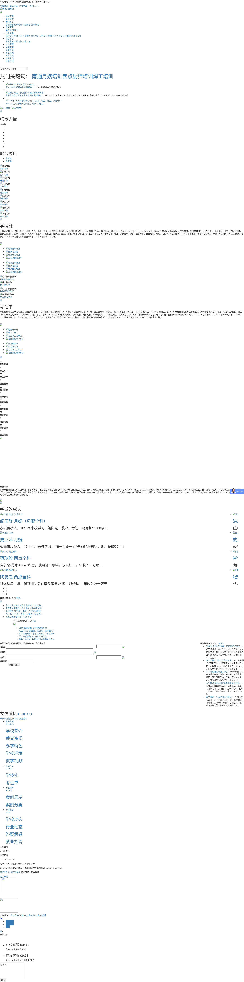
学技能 (9, 30)
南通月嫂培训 (47, 76)
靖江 (35, 915)
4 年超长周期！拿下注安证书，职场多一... (37, 633)
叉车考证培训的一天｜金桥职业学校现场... (24, 608)
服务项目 (10, 27)
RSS (31, 5)
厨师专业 (18, 35)
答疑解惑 (26, 24)
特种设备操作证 (7, 291)
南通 (12, 915)
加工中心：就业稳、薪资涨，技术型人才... (37, 630)
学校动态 (10, 24)
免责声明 (4, 876)
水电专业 (77, 35)
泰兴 (40, 915)
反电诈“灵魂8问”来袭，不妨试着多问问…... (225, 646)
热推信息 (4, 5)
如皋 (17, 915)
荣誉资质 (14, 738)
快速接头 (23, 718)
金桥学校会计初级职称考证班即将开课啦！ (25, 95)
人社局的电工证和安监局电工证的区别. (223, 682)
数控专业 (10, 35)
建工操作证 (5, 285)
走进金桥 (10, 18)
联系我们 (10, 58)
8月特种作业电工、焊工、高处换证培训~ (24, 610)
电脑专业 (69, 35)
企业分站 (14, 5)
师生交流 (10, 52)
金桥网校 (18, 41)
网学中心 (10, 38)
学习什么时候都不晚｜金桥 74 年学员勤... (24, 605)
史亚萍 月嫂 (11, 539)
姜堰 (44, 915)
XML (36, 5)
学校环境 (14, 753)
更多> (18, 598)
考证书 (15, 30)
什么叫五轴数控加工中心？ (218, 671)
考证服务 (10, 789)
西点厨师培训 (77, 76)
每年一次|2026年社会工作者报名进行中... (37, 639)
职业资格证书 (6, 297)
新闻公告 (10, 21)
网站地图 (23, 5)
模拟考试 (10, 41)
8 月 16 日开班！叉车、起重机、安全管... (24, 613)
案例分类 (14, 804)
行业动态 (18, 24)
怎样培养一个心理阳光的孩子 (219, 696)
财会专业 (43, 35)
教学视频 (14, 760)
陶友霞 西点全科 (15, 577)
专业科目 (10, 767)
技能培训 (10, 32)
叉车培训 (35, 35)
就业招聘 (35, 24)
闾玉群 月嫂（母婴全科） (24, 521)
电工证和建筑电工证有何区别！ (220, 660)
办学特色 (14, 746)
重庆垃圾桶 (5, 718)
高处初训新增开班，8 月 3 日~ (19, 616)
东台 (26, 915)
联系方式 (10, 61)
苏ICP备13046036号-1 (10, 872)
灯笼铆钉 (14, 718)
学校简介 (14, 731)
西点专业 (60, 35)
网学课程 (26, 41)
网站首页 (10, 16)
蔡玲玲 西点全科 (15, 558)
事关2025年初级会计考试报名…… (21, 87)
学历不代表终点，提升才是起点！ (34, 636)
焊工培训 (103, 76)
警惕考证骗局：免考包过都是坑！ (34, 627)
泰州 (30, 915)
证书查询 (10, 47)
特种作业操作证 (7, 279)
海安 (21, 915)
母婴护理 (26, 35)
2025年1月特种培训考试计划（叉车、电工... (25, 103)
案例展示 (14, 797)
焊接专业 (52, 35)
